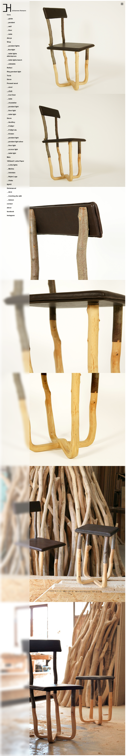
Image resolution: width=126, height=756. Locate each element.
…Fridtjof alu (12, 130)
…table (9, 34)
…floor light (11, 110)
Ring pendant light (14, 71)
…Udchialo (11, 172)
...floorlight (11, 49)
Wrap (9, 42)
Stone (9, 79)
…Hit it (9, 192)
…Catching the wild (14, 196)
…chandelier (12, 103)
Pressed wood (12, 83)
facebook (10, 211)
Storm (9, 118)
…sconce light (12, 149)
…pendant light (13, 106)
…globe (10, 18)
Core (9, 15)
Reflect (9, 68)
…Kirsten (10, 134)
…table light (11, 114)
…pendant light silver (15, 141)
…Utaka (10, 180)
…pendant (11, 22)
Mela (8, 157)
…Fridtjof (10, 126)
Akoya (9, 38)
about (9, 207)
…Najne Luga (12, 176)
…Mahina (10, 169)
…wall (9, 26)
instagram (11, 215)
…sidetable (11, 64)
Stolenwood (11, 188)
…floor (9, 30)
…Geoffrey (11, 122)
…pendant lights (13, 46)
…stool (9, 87)
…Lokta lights (12, 165)
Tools (9, 75)
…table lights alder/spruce (12, 54)
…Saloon (10, 200)
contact (10, 204)
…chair (9, 91)
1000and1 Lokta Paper (15, 161)
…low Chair (11, 95)
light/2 (9, 184)
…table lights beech (14, 60)
